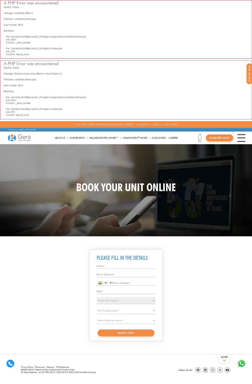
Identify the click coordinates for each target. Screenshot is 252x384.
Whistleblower (62, 367)
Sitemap (50, 367)
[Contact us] (10, 363)
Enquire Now (219, 138)
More (224, 357)
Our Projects (77, 137)
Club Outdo (159, 137)
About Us (60, 137)
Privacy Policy (27, 367)
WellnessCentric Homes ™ (103, 137)
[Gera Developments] (19, 137)
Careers (173, 137)
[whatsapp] (241, 363)
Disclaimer (40, 367)
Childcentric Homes (135, 137)
